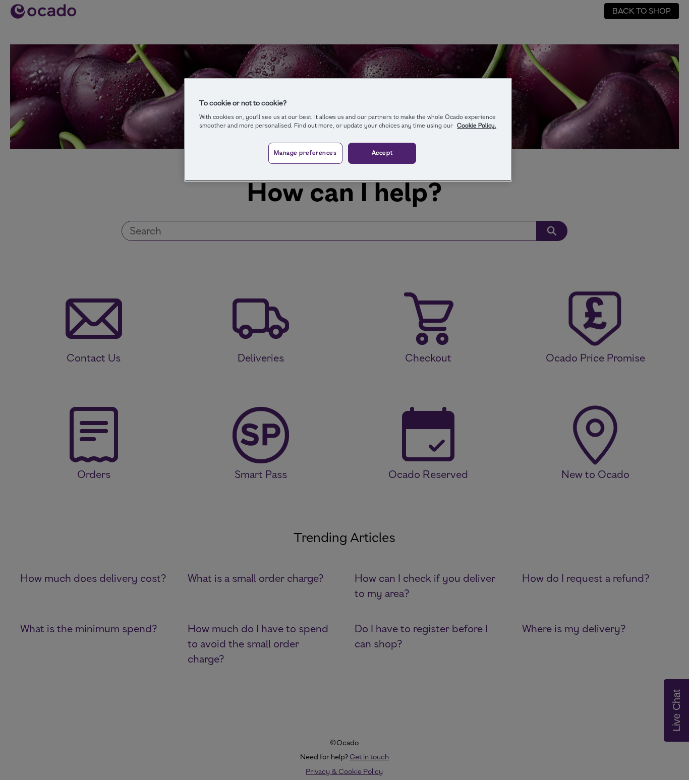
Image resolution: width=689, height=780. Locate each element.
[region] (348, 130)
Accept (382, 152)
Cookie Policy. (476, 125)
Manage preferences (305, 152)
